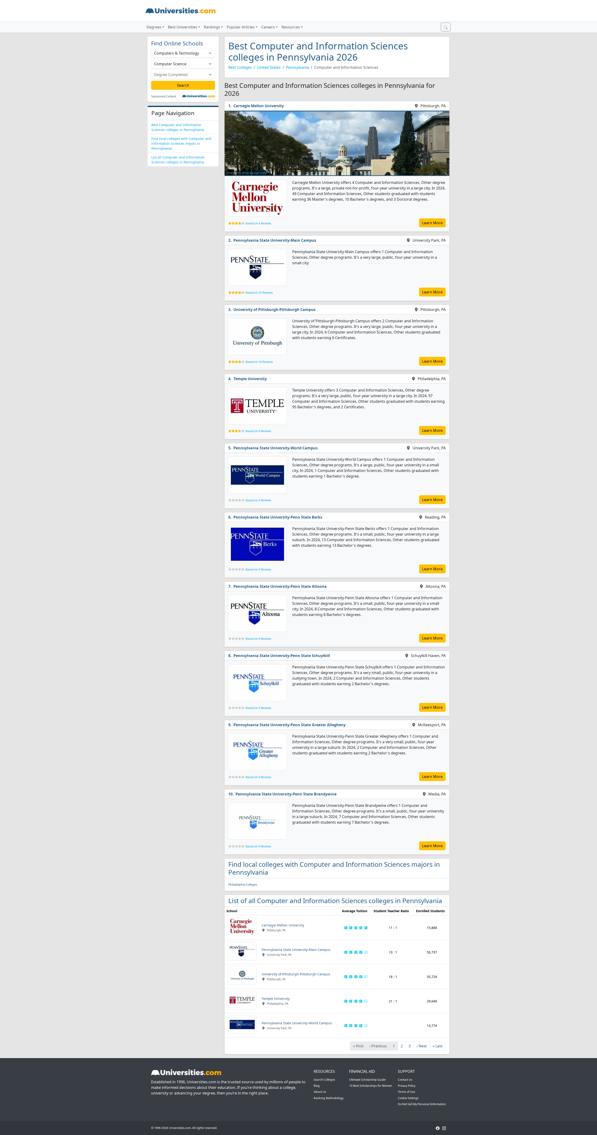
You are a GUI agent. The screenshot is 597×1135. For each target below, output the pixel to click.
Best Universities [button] (182, 27)
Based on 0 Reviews (258, 500)
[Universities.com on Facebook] (438, 1128)
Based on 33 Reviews (259, 293)
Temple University (250, 378)
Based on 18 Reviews (259, 362)
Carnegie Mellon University (258, 105)
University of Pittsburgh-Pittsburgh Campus (274, 309)
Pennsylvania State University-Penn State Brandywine (286, 794)
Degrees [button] (153, 27)
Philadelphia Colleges (242, 885)
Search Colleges (324, 1080)
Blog (317, 1086)
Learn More (432, 222)
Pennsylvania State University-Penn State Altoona (280, 586)
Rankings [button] (212, 27)
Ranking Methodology (329, 1098)
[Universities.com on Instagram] (444, 1128)
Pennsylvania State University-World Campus (275, 448)
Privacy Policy (406, 1086)
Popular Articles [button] (241, 27)
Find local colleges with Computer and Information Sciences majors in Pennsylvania (181, 143)
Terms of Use (406, 1092)
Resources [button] (290, 27)
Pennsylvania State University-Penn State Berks (277, 517)
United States (269, 67)
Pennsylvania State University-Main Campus (274, 240)
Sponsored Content (163, 96)
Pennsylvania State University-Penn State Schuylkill (281, 655)
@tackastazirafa (254, 173)
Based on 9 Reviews (258, 431)
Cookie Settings (408, 1098)
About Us (320, 1092)
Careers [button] (268, 27)
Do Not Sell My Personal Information (422, 1104)
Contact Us (405, 1080)
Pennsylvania (297, 67)
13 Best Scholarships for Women (370, 1086)
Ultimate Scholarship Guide (367, 1080)
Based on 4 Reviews (258, 223)
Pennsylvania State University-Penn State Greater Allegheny (289, 724)
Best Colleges (240, 67)
